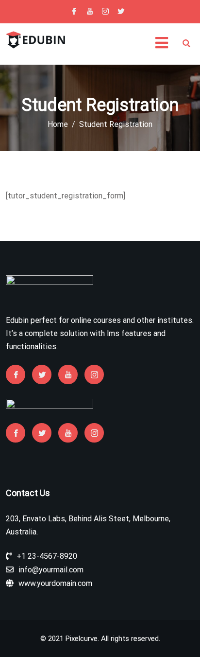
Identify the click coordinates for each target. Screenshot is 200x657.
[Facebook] (74, 12)
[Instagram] (105, 12)
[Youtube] (89, 12)
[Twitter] (120, 12)
